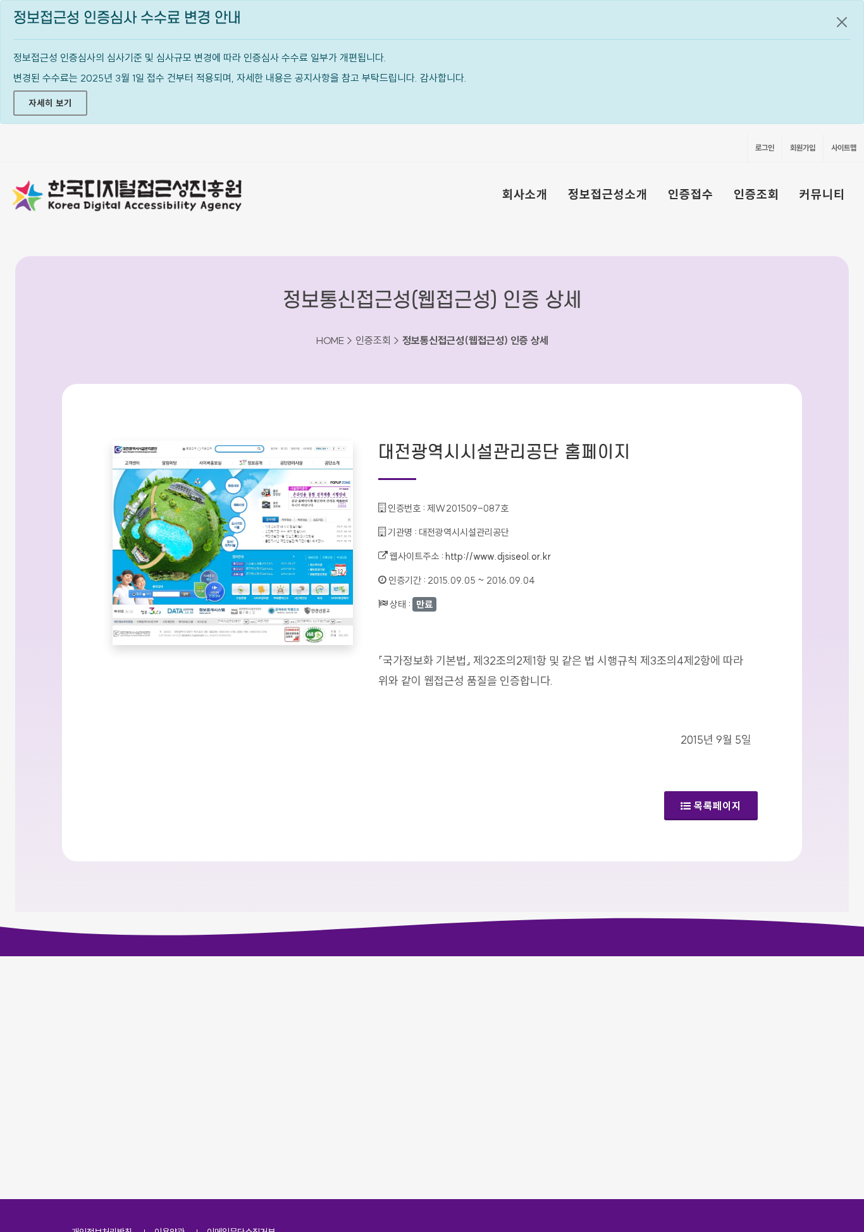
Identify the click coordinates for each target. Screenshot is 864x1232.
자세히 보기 (50, 103)
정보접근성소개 (608, 194)
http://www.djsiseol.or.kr (498, 556)
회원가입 (802, 147)
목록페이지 (717, 805)
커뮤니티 (822, 194)
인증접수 (690, 194)
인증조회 (756, 194)
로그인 (764, 147)
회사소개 (525, 194)
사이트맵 (843, 147)
